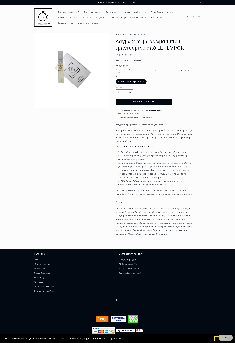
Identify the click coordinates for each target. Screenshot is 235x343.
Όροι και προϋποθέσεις (44, 291)
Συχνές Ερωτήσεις (42, 273)
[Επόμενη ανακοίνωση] (200, 2)
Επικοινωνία (39, 269)
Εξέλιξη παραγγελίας (128, 264)
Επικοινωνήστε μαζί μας (129, 269)
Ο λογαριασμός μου (127, 260)
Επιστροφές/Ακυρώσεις (44, 287)
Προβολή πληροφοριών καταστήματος (135, 118)
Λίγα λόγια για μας (42, 264)
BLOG (37, 260)
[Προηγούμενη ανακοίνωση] (34, 2)
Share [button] (121, 202)
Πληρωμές (38, 282)
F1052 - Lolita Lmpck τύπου (131, 82)
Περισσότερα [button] (115, 338)
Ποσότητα (120, 87)
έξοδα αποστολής (149, 70)
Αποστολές (39, 278)
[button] (69, 12)
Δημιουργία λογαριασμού (130, 273)
